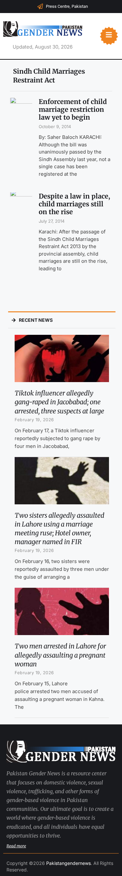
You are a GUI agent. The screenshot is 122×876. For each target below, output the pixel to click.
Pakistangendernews (68, 863)
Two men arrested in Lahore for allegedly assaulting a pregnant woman (60, 655)
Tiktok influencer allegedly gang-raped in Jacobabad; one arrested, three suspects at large (59, 402)
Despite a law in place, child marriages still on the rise (74, 204)
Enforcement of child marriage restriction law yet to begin (73, 109)
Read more (16, 845)
